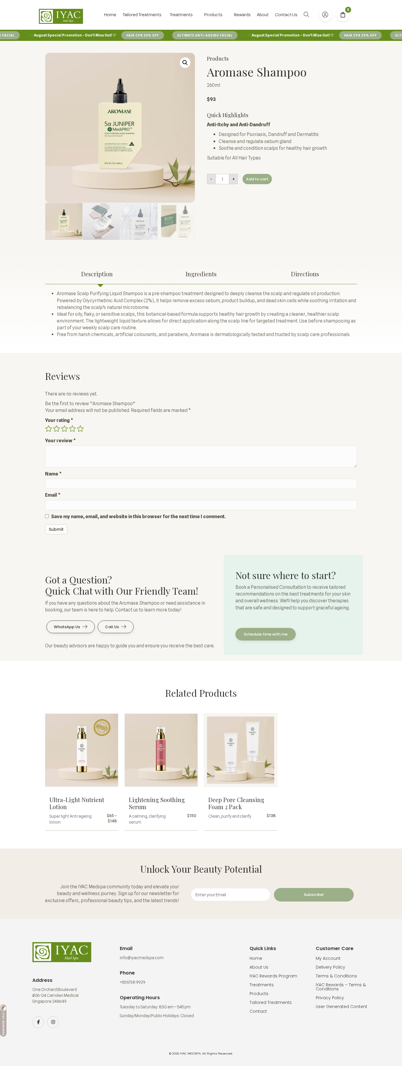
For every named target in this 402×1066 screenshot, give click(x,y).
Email (53, 495)
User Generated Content (341, 1007)
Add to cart (257, 179)
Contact (258, 1011)
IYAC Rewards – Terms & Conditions (341, 987)
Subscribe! (314, 894)
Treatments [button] (181, 14)
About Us (259, 967)
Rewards (242, 14)
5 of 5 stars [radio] (80, 428)
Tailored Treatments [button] (142, 14)
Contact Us (286, 14)
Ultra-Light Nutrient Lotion (76, 803)
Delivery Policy (330, 967)
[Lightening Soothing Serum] (161, 752)
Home (110, 14)
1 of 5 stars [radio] (48, 428)
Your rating (59, 420)
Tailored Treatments (271, 1002)
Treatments (262, 985)
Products (259, 994)
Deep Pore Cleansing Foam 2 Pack (236, 803)
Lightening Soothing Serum (157, 803)
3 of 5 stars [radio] (64, 428)
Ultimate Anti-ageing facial (195, 35)
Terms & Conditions (336, 976)
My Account (328, 958)
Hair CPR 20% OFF (133, 35)
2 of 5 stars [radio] (56, 428)
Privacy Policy (330, 998)
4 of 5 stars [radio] (72, 428)
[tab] (97, 274)
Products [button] (213, 14)
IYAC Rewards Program (273, 976)
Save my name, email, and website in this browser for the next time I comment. (138, 516)
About (263, 14)
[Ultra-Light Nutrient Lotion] (81, 752)
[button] (307, 14)
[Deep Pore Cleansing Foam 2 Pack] (240, 752)
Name (53, 474)
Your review (60, 440)
